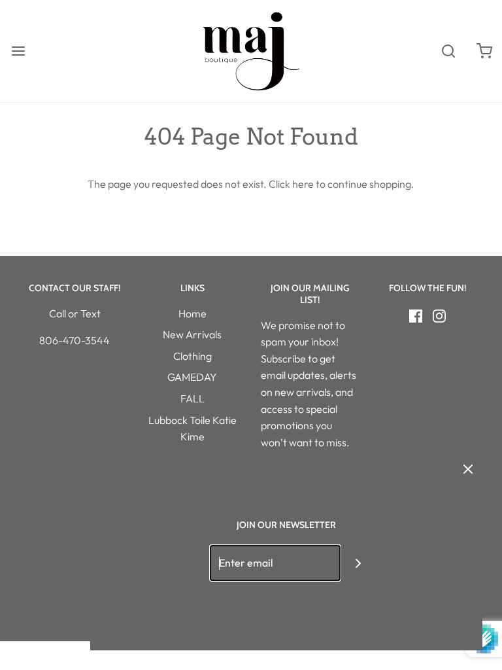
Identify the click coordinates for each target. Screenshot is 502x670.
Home (192, 313)
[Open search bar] (448, 51)
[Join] (358, 563)
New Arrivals (192, 334)
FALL (192, 398)
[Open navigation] (18, 51)
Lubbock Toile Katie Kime (192, 429)
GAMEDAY (192, 376)
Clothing (192, 355)
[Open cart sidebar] (484, 51)
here (303, 183)
